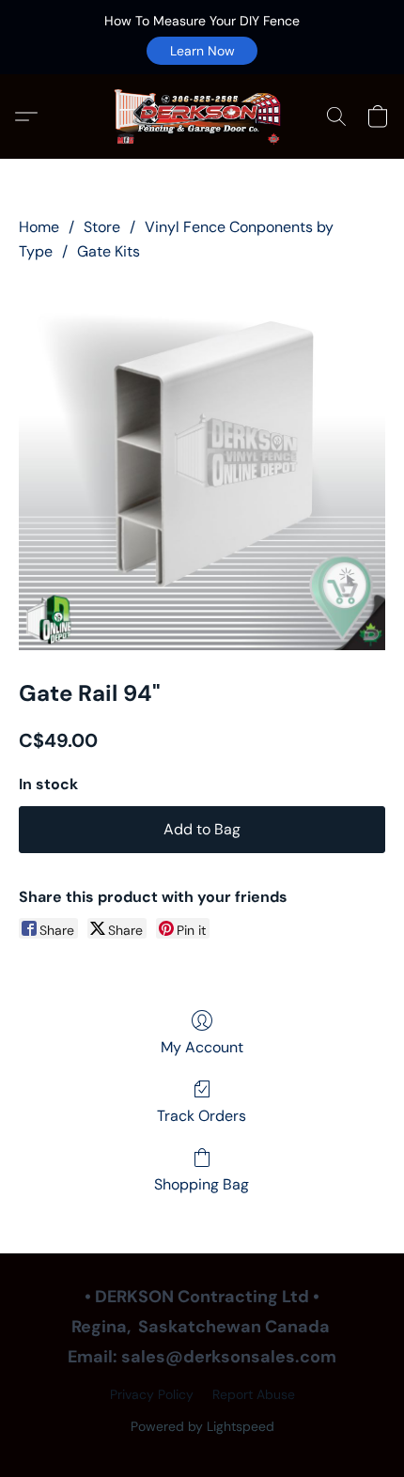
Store (102, 227)
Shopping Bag (201, 1184)
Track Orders (201, 1116)
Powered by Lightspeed (202, 1426)
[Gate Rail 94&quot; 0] (202, 467)
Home (39, 227)
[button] (202, 51)
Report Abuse (253, 1394)
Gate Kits (108, 251)
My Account (202, 1047)
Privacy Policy (152, 1394)
